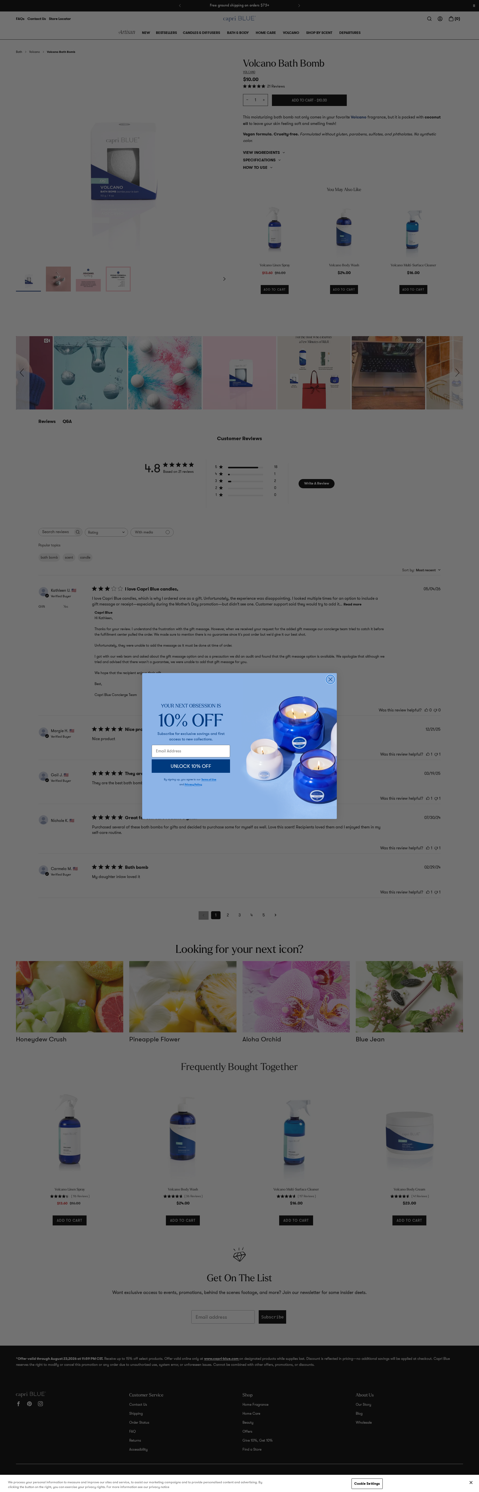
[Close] (471, 1482)
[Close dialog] (330, 679)
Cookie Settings (367, 1483)
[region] (239, 1483)
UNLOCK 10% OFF (191, 766)
